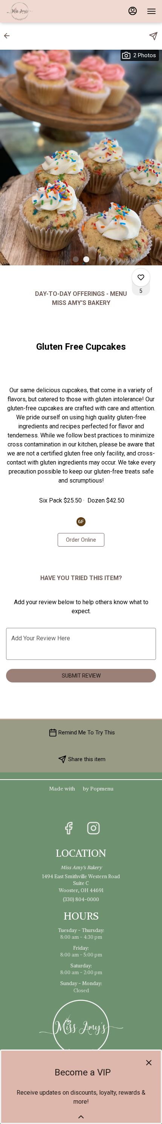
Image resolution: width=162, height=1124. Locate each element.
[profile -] (132, 10)
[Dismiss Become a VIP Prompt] (149, 1063)
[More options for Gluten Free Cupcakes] (141, 277)
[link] (81, 540)
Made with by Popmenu (59, 788)
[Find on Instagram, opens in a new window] (93, 830)
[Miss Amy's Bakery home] (40, 11)
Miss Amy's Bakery (81, 1028)
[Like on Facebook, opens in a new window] (68, 830)
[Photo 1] (76, 259)
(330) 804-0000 (81, 899)
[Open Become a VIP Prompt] (81, 1116)
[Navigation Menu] (151, 11)
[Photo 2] (86, 259)
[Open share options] (153, 36)
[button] (9, 36)
